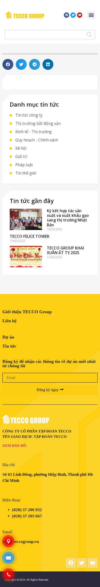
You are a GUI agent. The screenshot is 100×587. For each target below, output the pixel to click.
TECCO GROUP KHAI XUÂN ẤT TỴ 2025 (65, 250)
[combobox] (44, 34)
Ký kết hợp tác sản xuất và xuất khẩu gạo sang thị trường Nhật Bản (68, 218)
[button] (91, 15)
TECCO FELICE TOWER (29, 236)
